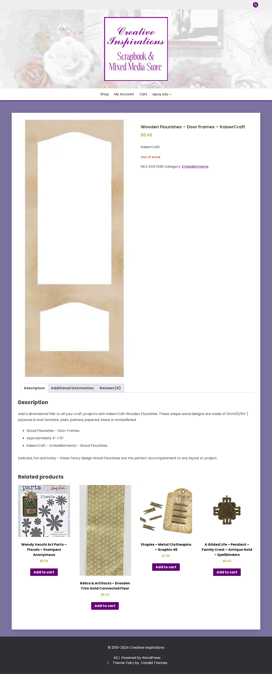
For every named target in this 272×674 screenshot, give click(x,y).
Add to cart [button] (44, 572)
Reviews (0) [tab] (110, 388)
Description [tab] (34, 388)
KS (116, 657)
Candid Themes (154, 662)
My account (124, 94)
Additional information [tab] (72, 388)
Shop (104, 94)
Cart (143, 94)
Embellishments (195, 166)
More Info (161, 94)
